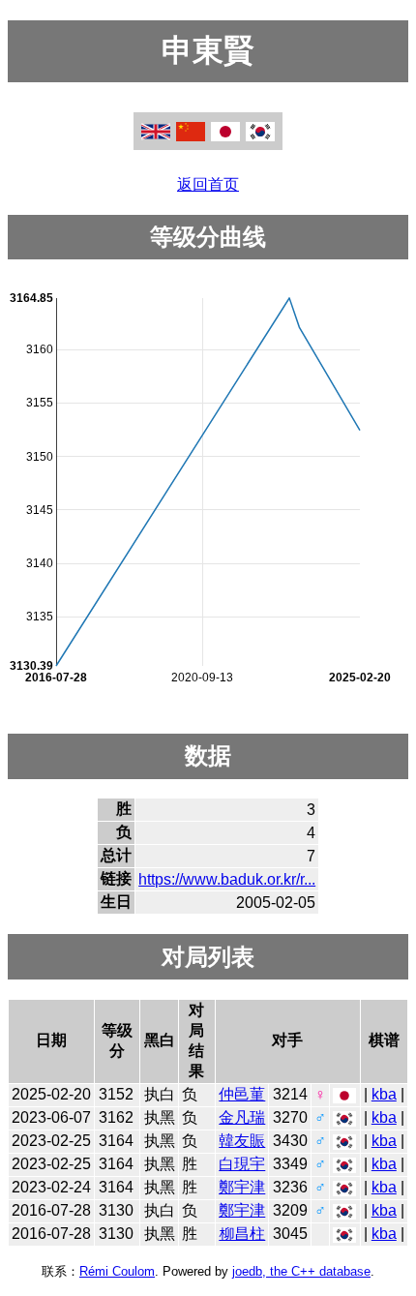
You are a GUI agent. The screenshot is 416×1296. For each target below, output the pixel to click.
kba (384, 1094)
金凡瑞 (242, 1117)
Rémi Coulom (117, 1271)
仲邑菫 (242, 1094)
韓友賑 (242, 1140)
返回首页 (208, 184)
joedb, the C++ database (301, 1271)
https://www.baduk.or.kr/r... (226, 879)
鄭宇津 (242, 1187)
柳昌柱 (242, 1233)
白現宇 (242, 1164)
